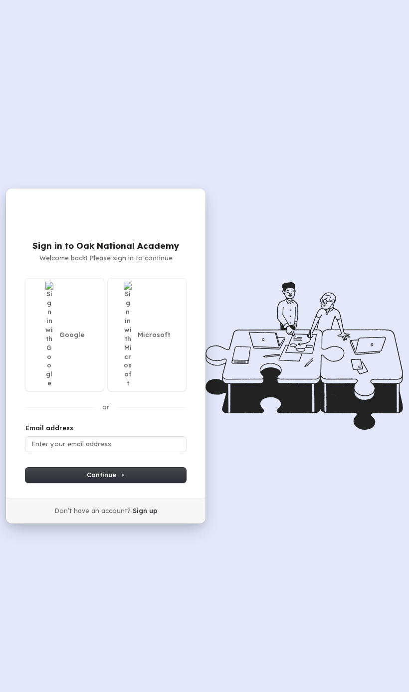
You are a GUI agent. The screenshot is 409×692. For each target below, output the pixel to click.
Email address (49, 428)
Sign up (145, 511)
